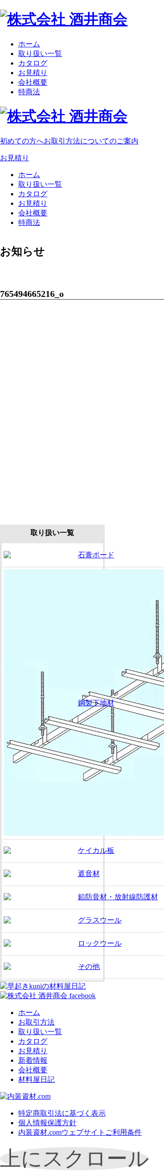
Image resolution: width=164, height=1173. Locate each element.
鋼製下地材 (96, 703)
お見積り (32, 72)
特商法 (29, 92)
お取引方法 (36, 1022)
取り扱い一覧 (40, 53)
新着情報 (32, 1060)
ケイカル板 (96, 850)
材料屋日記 (36, 1079)
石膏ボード (96, 555)
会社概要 (32, 82)
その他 (89, 966)
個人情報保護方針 (47, 1123)
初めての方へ (69, 141)
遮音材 (89, 873)
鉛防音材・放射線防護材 (118, 897)
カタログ (32, 63)
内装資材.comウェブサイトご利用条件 (80, 1132)
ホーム (29, 44)
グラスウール (100, 920)
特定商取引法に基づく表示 (62, 1113)
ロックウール (100, 943)
